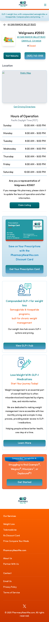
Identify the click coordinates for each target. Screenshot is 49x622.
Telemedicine (10, 530)
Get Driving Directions (24, 107)
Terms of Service (11, 593)
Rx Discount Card (11, 536)
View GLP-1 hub (24, 346)
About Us (7, 559)
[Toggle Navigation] (45, 5)
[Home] (24, 5)
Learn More (24, 443)
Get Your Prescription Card (24, 269)
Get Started (24, 482)
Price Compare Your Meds (16, 541)
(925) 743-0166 (35, 56)
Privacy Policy (10, 587)
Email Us (7, 581)
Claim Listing (24, 205)
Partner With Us (11, 564)
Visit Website (12, 56)
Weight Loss (9, 524)
